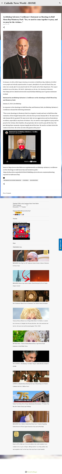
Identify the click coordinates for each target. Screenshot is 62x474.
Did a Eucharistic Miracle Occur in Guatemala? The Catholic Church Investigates (30, 303)
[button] (4, 27)
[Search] (60, 3)
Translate (24, 207)
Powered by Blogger (32, 472)
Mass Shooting (34, 180)
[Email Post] (4, 178)
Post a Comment (7, 193)
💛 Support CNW (60, 244)
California (25, 180)
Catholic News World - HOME (20, 3)
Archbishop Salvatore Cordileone (12, 180)
